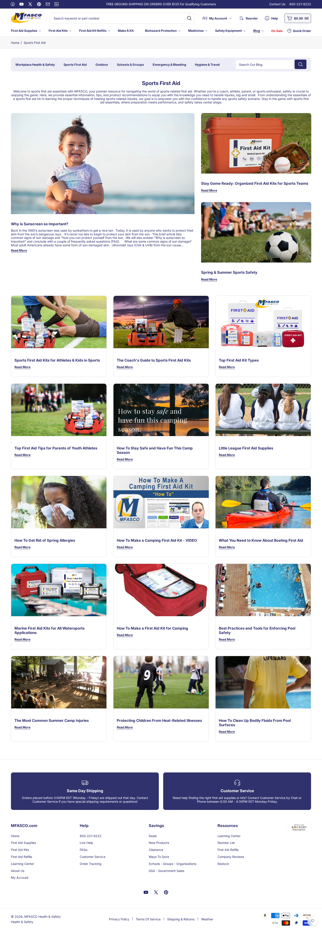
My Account (19, 877)
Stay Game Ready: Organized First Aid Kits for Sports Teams (254, 183)
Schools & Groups (130, 64)
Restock (223, 864)
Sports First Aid (35, 42)
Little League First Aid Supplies (246, 448)
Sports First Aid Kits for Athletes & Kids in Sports (57, 360)
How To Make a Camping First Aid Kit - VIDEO (157, 540)
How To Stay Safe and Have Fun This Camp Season (155, 450)
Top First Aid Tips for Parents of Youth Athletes (55, 448)
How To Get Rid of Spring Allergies (44, 540)
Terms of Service (148, 919)
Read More (19, 250)
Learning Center (22, 864)
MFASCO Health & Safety (42, 916)
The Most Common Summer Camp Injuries (51, 720)
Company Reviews (231, 857)
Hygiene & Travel (207, 64)
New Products (159, 843)
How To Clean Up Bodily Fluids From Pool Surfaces (255, 722)
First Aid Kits (58, 30)
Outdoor (102, 64)
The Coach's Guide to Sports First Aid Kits (154, 360)
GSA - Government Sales (166, 871)
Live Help (86, 843)
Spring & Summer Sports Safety (229, 272)
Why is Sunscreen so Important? (39, 224)
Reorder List (226, 843)
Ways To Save (159, 857)
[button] (25, 30)
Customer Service (92, 857)
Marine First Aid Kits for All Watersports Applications (49, 630)
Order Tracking (90, 864)
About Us (17, 871)
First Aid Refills (21, 857)
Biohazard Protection (161, 30)
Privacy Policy (119, 919)
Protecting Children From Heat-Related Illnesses (159, 720)
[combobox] (122, 18)
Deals (153, 836)
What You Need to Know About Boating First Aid (261, 540)
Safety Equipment (228, 30)
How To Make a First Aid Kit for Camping (152, 628)
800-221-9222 (300, 4)
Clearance (156, 850)
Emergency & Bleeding (169, 64)
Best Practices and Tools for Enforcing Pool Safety (257, 630)
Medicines (196, 30)
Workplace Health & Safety (35, 64)
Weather (207, 919)
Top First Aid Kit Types (239, 360)
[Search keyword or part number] (189, 18)
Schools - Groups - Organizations (172, 864)
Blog (256, 30)
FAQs (83, 850)
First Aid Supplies (24, 30)
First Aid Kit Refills (92, 30)
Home (15, 42)
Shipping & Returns (181, 919)
